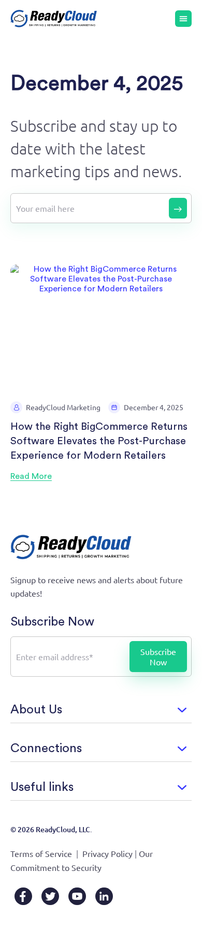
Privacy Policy (107, 853)
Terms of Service (41, 853)
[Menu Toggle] (183, 18)
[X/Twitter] (50, 896)
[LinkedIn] (104, 896)
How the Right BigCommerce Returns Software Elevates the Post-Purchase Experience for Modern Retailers (98, 441)
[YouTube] (77, 896)
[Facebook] (23, 896)
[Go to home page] (53, 18)
